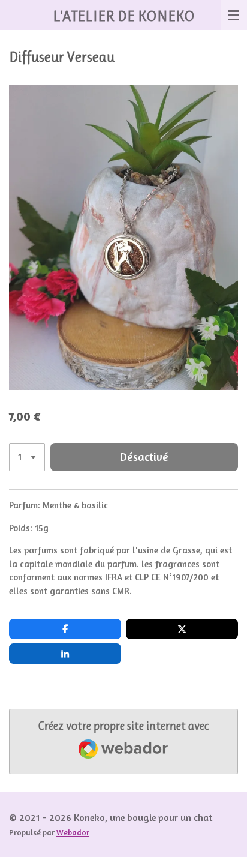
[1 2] (27, 457)
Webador (72, 832)
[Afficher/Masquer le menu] (234, 15)
